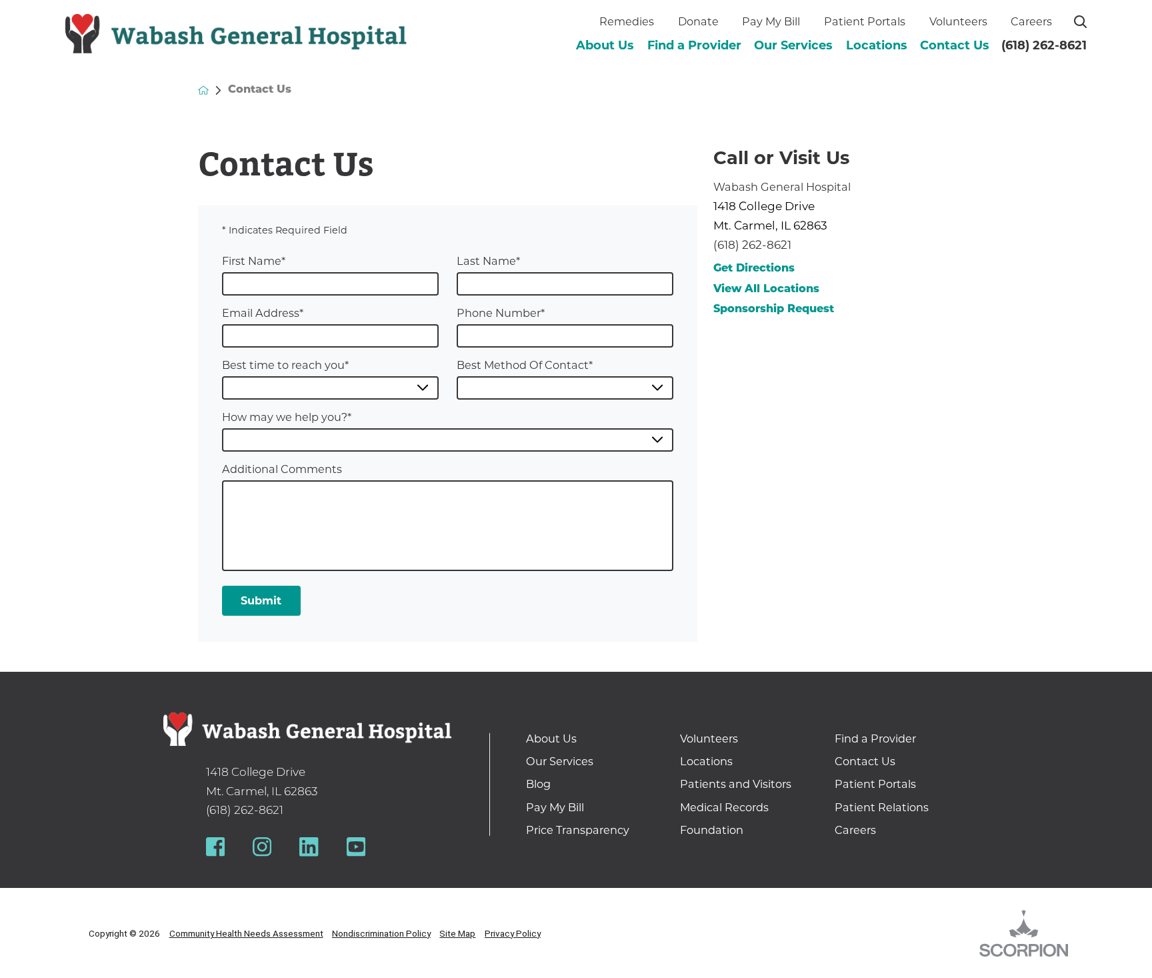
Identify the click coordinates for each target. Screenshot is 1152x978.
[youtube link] (356, 846)
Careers (1031, 21)
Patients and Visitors (735, 784)
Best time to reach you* (285, 365)
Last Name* (488, 261)
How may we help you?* (286, 417)
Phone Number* (501, 313)
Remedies (626, 21)
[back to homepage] (203, 90)
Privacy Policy (513, 933)
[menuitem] (605, 46)
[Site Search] (1080, 21)
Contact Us (954, 45)
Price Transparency (577, 830)
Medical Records (724, 807)
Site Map (457, 933)
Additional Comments (282, 469)
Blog (538, 784)
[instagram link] (262, 846)
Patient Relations (882, 807)
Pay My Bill (771, 21)
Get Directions (754, 269)
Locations (876, 45)
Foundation (711, 830)
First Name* (253, 261)
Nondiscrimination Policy (381, 933)
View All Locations (766, 289)
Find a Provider (694, 45)
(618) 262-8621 (1044, 45)
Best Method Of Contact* (525, 365)
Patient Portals (864, 21)
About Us (605, 45)
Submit (261, 600)
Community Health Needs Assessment (246, 933)
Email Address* (262, 313)
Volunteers (958, 21)
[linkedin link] (308, 846)
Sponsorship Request (773, 309)
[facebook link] (215, 846)
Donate (698, 21)
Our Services (793, 45)
